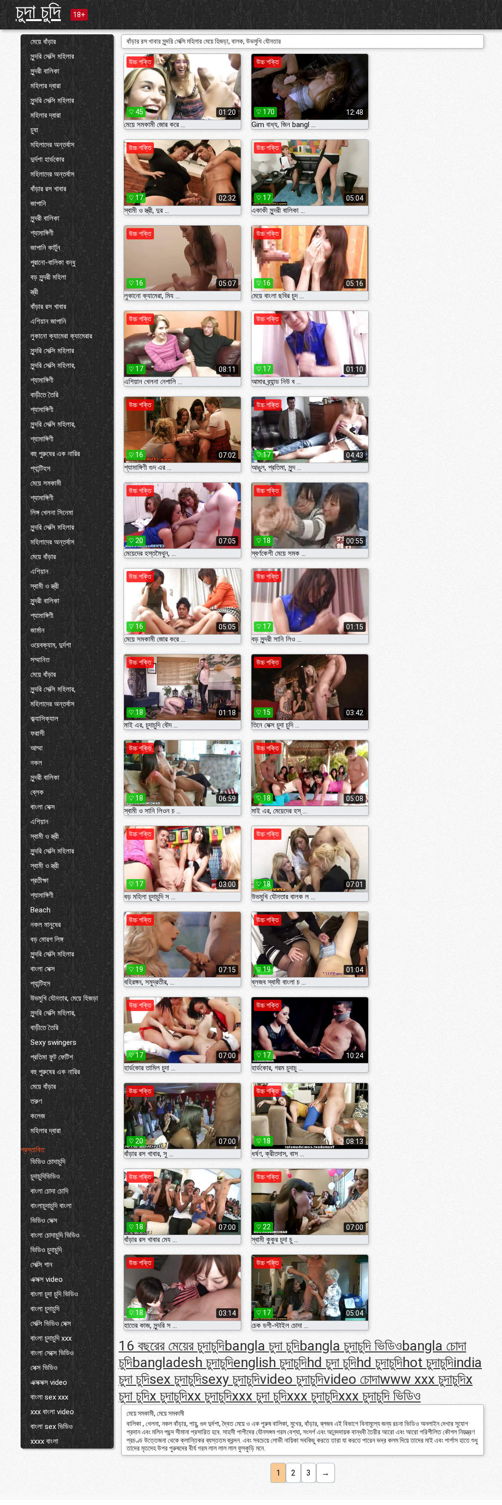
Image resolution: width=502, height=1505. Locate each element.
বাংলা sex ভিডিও (51, 1426)
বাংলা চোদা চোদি (49, 1191)
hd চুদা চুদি (331, 1362)
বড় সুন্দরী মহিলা (48, 277)
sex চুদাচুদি (175, 1379)
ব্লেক (37, 792)
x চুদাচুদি (168, 1396)
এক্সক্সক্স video (48, 1382)
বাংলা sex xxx (49, 1397)
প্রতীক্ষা (39, 880)
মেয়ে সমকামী (45, 483)
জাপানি (38, 203)
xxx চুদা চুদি (259, 1396)
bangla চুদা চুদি (262, 1346)
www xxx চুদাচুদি (423, 1379)
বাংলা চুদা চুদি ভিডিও (54, 1294)
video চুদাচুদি (292, 1379)
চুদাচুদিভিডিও (45, 1176)
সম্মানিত (40, 659)
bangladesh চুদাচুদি (182, 1362)
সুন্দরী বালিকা (44, 71)
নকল (36, 762)
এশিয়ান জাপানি (48, 321)
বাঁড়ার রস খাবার (48, 188)
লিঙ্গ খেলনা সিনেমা (51, 512)
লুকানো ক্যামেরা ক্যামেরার (61, 336)
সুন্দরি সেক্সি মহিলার (52, 56)
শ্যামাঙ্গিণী (41, 233)
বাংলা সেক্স (42, 807)
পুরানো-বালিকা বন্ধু (52, 262)
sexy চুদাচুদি (230, 1379)
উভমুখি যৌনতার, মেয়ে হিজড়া (64, 998)
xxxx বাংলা (44, 1441)
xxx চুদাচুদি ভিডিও (379, 1396)
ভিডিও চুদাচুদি (46, 1250)
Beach (40, 910)
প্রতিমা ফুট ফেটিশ (51, 1057)
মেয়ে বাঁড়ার (43, 41)
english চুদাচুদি (270, 1362)
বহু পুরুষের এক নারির (55, 453)
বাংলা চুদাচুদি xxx (51, 1338)
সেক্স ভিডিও (43, 1367)
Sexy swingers (53, 1042)
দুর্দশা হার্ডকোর (47, 159)
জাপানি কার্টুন (45, 247)
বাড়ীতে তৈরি (44, 394)
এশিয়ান (39, 571)
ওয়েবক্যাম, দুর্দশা (50, 645)
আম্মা (36, 748)
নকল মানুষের (45, 924)
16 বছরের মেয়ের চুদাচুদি (172, 1346)
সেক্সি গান (41, 1264)
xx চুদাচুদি (209, 1396)
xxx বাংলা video (52, 1411)
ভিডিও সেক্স (43, 1220)
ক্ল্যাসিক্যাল (44, 718)
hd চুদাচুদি (379, 1362)
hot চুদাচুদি (427, 1362)
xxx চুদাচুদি (312, 1396)
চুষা (34, 130)
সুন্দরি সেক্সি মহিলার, (52, 365)
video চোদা (352, 1379)
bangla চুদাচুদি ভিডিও (351, 1346)
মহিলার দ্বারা (45, 85)
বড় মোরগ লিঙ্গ (46, 939)
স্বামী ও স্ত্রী (44, 586)
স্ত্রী (34, 291)
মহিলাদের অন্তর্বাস (52, 144)
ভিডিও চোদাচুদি (47, 1161)
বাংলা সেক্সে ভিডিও (52, 1353)
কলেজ (37, 1116)
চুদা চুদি (38, 11)
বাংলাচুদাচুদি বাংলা (51, 1205)
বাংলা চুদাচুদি (44, 1308)
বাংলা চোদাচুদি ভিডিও (54, 1235)
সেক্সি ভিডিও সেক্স (50, 1323)
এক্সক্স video (46, 1279)
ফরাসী (37, 733)
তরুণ (36, 1101)
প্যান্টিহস (40, 468)
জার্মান (37, 630)
